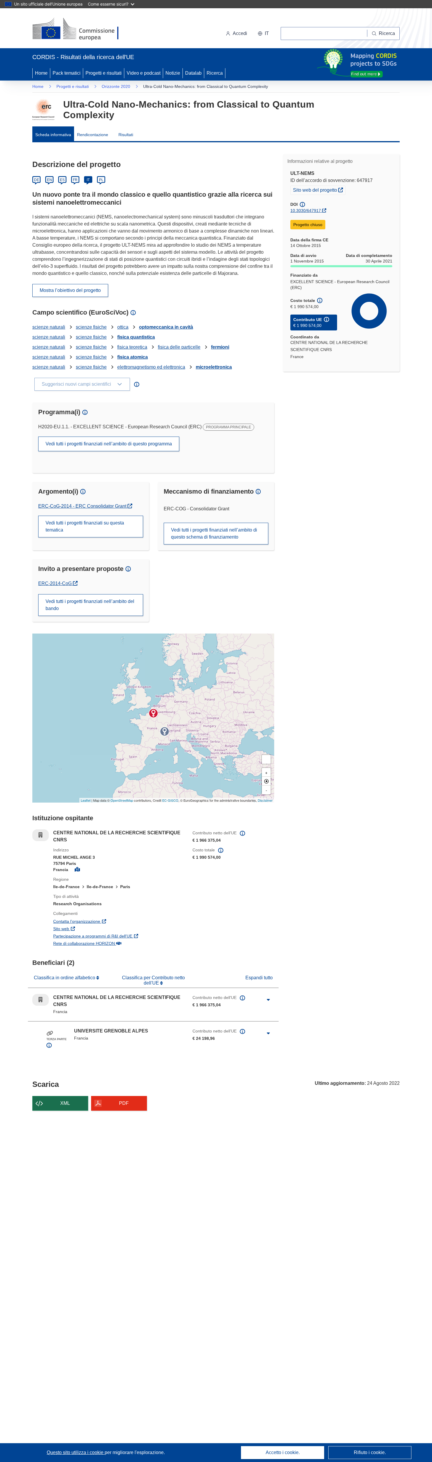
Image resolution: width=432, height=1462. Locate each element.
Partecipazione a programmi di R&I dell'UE (118, 935)
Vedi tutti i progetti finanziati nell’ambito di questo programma (109, 443)
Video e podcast (143, 73)
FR (75, 180)
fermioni (220, 347)
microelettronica (214, 367)
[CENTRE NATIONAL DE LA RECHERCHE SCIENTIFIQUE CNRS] (153, 713)
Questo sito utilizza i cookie (76, 1452)
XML (65, 1103)
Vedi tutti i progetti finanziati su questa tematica (85, 526)
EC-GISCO (170, 800)
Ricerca (215, 73)
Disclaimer (265, 800)
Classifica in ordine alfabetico (65, 977)
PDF (124, 1103)
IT (88, 180)
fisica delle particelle (179, 347)
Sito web (89, 928)
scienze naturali (48, 327)
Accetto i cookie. (283, 1452)
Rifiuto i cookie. (370, 1452)
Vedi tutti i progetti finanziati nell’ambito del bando (90, 605)
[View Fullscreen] (266, 759)
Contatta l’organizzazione (105, 921)
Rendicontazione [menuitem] (92, 134)
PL (101, 180)
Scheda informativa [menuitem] (53, 134)
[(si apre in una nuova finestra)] (79, 29)
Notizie (172, 73)
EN (49, 180)
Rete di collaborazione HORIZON (112, 943)
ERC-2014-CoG (58, 583)
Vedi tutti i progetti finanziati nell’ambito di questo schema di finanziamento (214, 533)
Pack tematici (67, 73)
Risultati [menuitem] (125, 134)
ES (62, 180)
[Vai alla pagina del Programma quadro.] (43, 109)
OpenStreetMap (121, 800)
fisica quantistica (136, 337)
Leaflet (86, 800)
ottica (122, 327)
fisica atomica (132, 357)
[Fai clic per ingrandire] (268, 1000)
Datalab (193, 73)
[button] (263, 33)
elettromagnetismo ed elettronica (151, 367)
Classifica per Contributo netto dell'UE (153, 980)
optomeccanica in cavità (166, 327)
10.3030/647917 (305, 210)
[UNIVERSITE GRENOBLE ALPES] (164, 731)
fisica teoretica (132, 347)
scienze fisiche (91, 327)
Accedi (240, 33)
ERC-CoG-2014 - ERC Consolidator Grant (83, 506)
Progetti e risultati (104, 73)
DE (36, 180)
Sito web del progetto (319, 190)
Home (41, 73)
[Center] (266, 781)
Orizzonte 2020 (116, 86)
